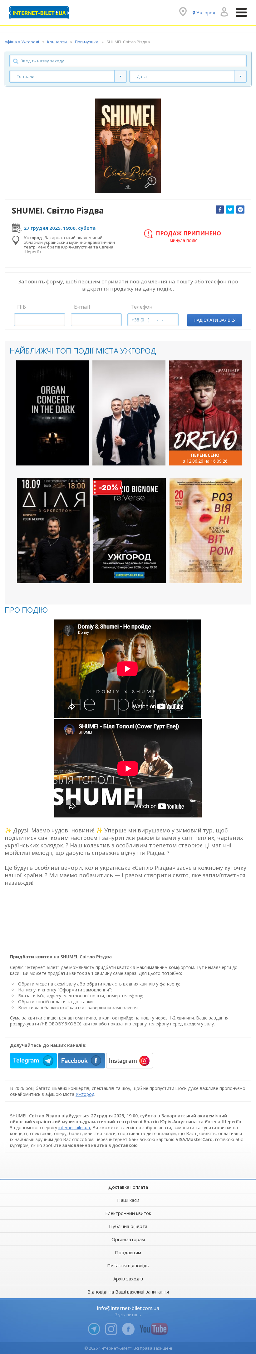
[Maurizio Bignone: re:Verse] (129, 530)
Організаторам (128, 1239)
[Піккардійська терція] (128, 412)
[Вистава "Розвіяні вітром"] (206, 530)
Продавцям (128, 1252)
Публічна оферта (128, 1226)
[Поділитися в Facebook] (220, 209)
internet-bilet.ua (74, 1127)
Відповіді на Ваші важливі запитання (128, 1292)
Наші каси (128, 1200)
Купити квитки (48, 455)
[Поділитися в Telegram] (240, 209)
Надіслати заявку (215, 320)
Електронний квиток (128, 1213)
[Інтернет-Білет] (39, 12)
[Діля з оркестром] (53, 530)
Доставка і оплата (128, 1187)
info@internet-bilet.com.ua (128, 1308)
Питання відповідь (128, 1265)
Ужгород (85, 1094)
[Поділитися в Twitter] (230, 209)
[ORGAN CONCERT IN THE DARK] (52, 412)
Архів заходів (128, 1278)
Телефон (141, 306)
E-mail (82, 306)
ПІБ (21, 306)
